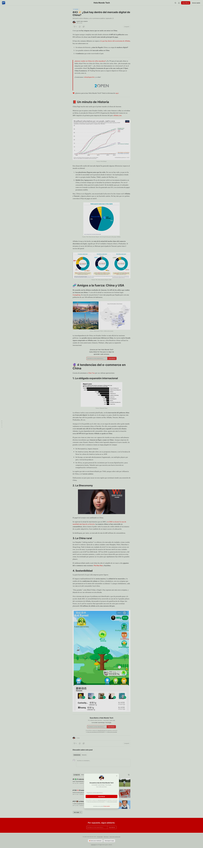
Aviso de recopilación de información (96, 801)
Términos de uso (101, 800)
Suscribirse (101, 796)
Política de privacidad (112, 801)
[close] (116, 776)
